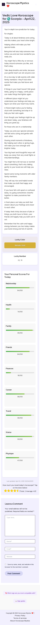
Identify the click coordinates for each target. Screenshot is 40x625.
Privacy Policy (20, 616)
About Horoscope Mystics (20, 621)
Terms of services (20, 618)
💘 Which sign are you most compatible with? (20, 593)
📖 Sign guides (20, 601)
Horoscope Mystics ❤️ (18, 4)
